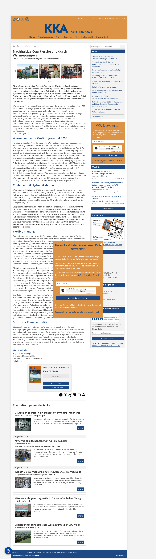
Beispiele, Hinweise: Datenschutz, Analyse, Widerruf (77, 312)
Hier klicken (80, 291)
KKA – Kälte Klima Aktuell (88, 275)
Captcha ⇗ (90, 293)
